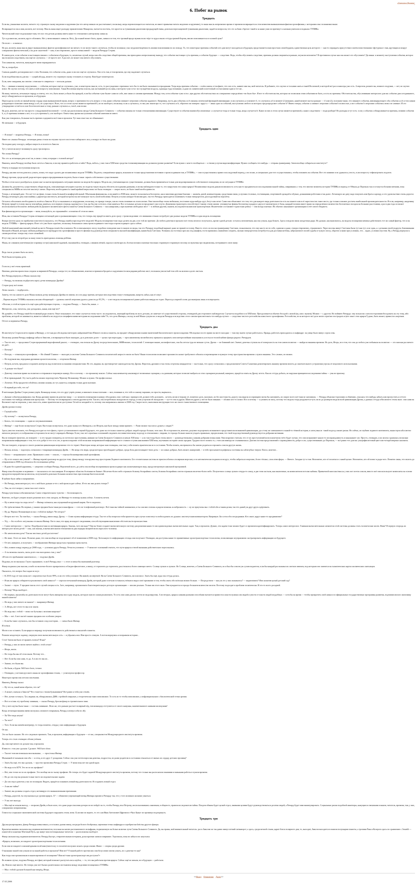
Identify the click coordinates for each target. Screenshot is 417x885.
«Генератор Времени (405, 3)
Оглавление (208, 877)
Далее (218, 877)
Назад (198, 877)
